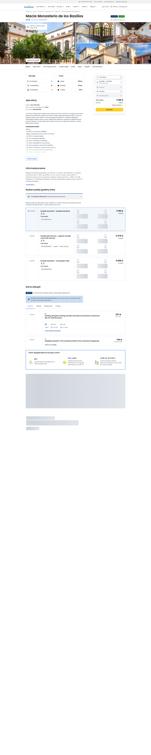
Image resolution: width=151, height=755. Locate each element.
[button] (109, 82)
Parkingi (38, 306)
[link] (29, 6)
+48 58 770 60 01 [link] (85, 1)
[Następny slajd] (126, 66)
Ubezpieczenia (48, 306)
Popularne (30, 306)
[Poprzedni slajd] (24, 66)
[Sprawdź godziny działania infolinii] (91, 1)
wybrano (32, 211)
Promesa (58, 306)
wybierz (32, 236)
